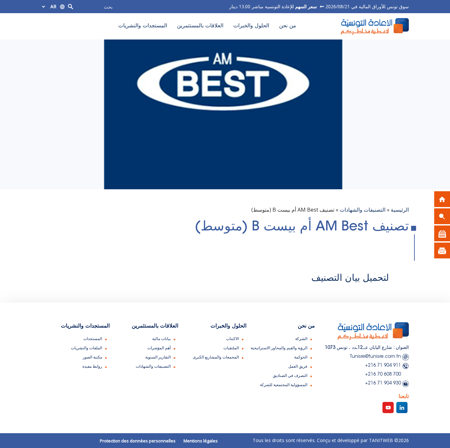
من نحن (287, 26)
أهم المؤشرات (159, 348)
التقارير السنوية (158, 357)
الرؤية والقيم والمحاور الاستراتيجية (279, 348)
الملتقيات (231, 348)
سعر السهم (305, 6)
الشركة (301, 339)
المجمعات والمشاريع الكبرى (216, 357)
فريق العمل (297, 367)
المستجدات (92, 339)
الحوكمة (300, 357)
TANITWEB (380, 440)
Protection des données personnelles (138, 441)
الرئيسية (400, 209)
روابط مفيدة (92, 367)
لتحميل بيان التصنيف (350, 278)
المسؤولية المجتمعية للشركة (283, 385)
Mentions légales (200, 441)
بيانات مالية (161, 339)
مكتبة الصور (92, 357)
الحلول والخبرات (251, 26)
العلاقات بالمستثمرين (200, 26)
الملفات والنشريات (86, 348)
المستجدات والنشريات (142, 26)
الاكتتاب (232, 339)
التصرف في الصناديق (290, 376)
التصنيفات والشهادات (362, 209)
